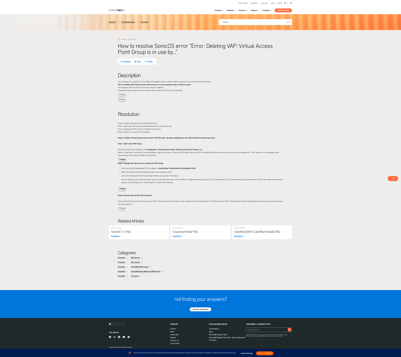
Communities (214, 329)
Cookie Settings (247, 353)
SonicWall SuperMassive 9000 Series (146, 271)
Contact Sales (283, 10)
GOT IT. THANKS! (264, 353)
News (172, 332)
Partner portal (242, 3)
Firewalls (144, 22)
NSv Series (135, 262)
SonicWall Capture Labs (218, 335)
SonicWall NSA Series (139, 267)
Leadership (174, 335)
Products (218, 10)
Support (254, 10)
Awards (173, 338)
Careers (173, 329)
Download (126, 61)
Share (150, 61)
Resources (264, 3)
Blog (272, 3)
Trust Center (175, 343)
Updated (124, 39)
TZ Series (135, 276)
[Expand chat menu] (393, 178)
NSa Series (135, 258)
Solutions (230, 10)
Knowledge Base (128, 22)
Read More (115, 236)
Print (139, 61)
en (285, 3)
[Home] (116, 10)
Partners (242, 10)
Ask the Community (200, 309)
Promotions (254, 3)
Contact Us (174, 340)
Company (266, 10)
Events (279, 3)
